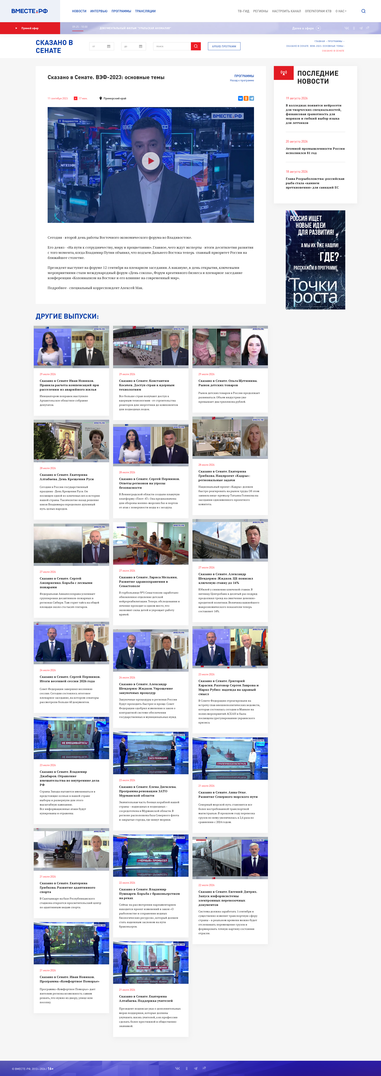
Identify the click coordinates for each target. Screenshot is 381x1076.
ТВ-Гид (243, 11)
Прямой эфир (29, 28)
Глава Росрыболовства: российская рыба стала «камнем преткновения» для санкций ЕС (315, 183)
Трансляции (145, 11)
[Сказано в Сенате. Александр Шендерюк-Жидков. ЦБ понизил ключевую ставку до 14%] (230, 540)
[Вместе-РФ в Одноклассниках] (354, 28)
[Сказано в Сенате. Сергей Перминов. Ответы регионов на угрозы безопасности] (151, 445)
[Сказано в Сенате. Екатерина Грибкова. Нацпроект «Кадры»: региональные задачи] (230, 438)
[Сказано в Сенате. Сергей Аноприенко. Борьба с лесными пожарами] (71, 545)
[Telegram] (251, 98)
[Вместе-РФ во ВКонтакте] (346, 28)
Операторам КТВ (318, 11)
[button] (363, 11)
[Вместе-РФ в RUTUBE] (367, 28)
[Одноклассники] (246, 98)
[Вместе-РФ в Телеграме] (361, 28)
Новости (79, 11)
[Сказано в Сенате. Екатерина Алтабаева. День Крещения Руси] (71, 441)
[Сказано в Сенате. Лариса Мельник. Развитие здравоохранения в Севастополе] (151, 543)
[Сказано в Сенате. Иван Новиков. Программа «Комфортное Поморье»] (71, 943)
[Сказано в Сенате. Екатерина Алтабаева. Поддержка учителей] (151, 962)
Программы (121, 11)
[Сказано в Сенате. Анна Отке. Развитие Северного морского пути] (230, 758)
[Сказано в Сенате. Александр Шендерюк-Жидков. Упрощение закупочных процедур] (151, 650)
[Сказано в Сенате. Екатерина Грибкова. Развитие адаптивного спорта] (71, 849)
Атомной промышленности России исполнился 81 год (315, 150)
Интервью (99, 11)
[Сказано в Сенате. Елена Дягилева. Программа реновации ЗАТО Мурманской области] (151, 753)
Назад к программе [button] (242, 80)
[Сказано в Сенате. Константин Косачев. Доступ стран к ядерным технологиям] (151, 347)
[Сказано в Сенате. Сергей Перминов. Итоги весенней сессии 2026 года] (71, 643)
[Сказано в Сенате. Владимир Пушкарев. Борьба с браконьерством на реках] (151, 856)
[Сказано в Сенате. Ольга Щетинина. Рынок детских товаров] (230, 347)
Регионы (260, 11)
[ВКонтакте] (240, 98)
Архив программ (224, 46)
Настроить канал (286, 11)
